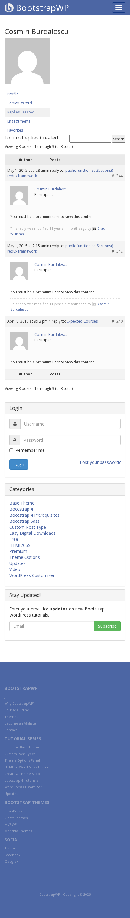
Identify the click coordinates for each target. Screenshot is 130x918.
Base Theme (21, 503)
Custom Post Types (20, 753)
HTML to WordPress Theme (27, 767)
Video (14, 569)
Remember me (30, 450)
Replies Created (20, 112)
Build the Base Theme (22, 747)
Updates (17, 563)
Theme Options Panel (22, 760)
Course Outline (17, 710)
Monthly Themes (18, 831)
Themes (11, 716)
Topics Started (19, 103)
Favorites (15, 130)
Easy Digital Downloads (32, 533)
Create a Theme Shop (22, 773)
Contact (11, 730)
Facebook (12, 855)
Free (13, 539)
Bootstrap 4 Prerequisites (34, 515)
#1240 (117, 321)
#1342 (117, 251)
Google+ (11, 861)
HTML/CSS (20, 545)
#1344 (117, 175)
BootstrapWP (41, 7)
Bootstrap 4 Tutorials (21, 780)
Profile (12, 94)
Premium (18, 551)
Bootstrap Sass (24, 521)
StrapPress (13, 811)
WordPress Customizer (31, 575)
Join (8, 696)
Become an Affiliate (20, 723)
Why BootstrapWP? (19, 703)
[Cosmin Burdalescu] (27, 63)
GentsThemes (16, 817)
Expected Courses (82, 321)
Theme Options (24, 557)
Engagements (18, 121)
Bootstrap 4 (21, 509)
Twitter (10, 848)
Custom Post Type (27, 527)
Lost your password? (100, 462)
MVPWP (11, 824)
